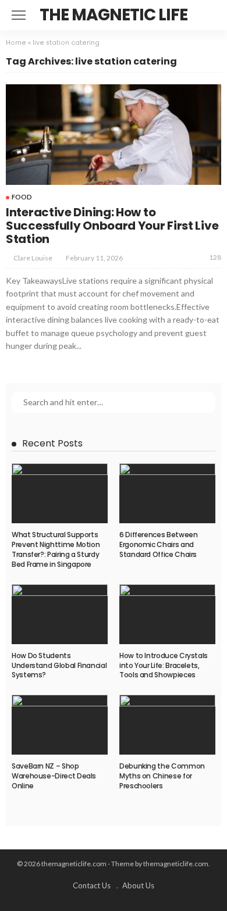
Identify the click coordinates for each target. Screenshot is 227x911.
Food (22, 197)
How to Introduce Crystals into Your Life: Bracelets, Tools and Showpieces (163, 665)
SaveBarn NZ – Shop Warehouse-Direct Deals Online (54, 776)
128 (215, 257)
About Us (138, 885)
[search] (212, 15)
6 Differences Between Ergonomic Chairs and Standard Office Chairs (158, 544)
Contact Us (92, 885)
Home (16, 42)
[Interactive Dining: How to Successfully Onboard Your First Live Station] (113, 134)
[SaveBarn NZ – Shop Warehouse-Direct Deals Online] (60, 725)
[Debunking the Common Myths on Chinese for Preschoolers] (167, 725)
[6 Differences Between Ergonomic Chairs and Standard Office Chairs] (167, 493)
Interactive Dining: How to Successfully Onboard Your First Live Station (112, 225)
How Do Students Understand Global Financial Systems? (59, 665)
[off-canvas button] (19, 15)
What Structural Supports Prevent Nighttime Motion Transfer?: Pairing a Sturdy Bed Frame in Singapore (56, 549)
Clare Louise (32, 257)
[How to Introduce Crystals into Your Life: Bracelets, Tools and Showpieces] (167, 614)
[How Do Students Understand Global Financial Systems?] (60, 614)
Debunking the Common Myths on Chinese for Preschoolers (162, 776)
